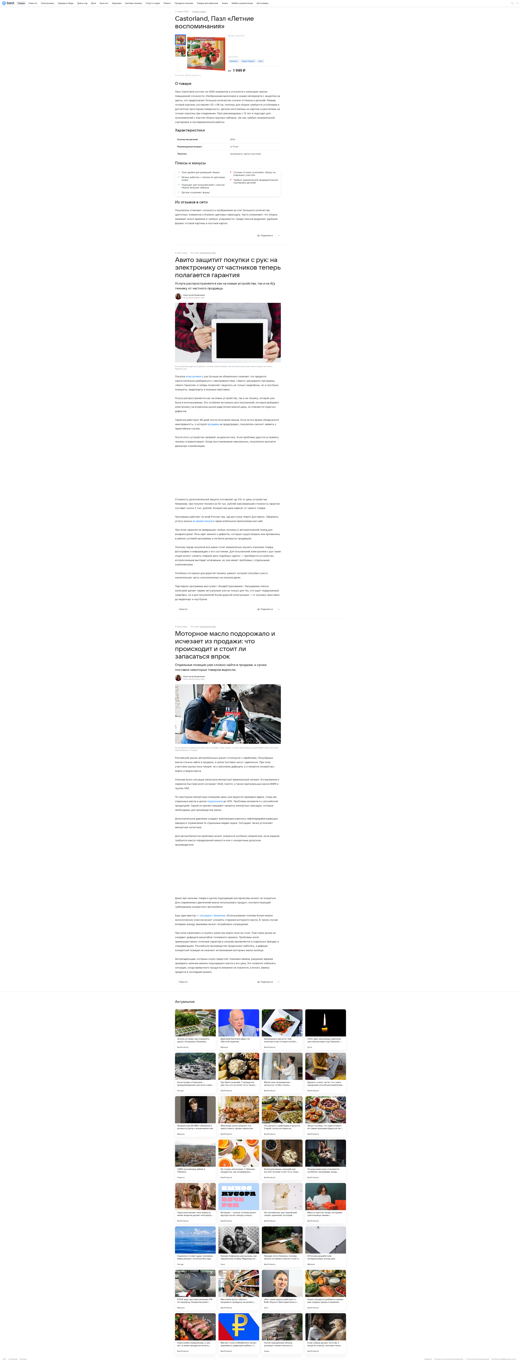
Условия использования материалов (448, 1359)
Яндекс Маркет (248, 61)
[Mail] (4, 3)
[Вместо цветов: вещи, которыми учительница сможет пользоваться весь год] (325, 1203)
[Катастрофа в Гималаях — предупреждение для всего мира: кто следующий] (195, 1073)
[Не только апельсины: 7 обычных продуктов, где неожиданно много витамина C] (238, 1160)
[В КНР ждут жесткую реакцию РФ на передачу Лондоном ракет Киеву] (195, 1290)
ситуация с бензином (212, 915)
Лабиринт (234, 61)
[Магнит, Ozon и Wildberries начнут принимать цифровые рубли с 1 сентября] (238, 1333)
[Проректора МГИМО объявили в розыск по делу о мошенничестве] (195, 1116)
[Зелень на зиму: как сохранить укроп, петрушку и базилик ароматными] (195, 1029)
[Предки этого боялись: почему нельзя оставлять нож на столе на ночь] (282, 1246)
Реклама (23, 1359)
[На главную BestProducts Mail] (10, 3)
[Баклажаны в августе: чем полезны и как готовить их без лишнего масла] (282, 1029)
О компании (13, 1359)
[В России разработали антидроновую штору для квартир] (325, 1246)
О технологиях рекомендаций (477, 1359)
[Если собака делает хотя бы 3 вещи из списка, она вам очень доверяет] (325, 1333)
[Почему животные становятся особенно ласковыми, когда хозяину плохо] (325, 1160)
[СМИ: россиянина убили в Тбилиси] (195, 1160)
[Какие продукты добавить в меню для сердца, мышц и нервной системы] (325, 1290)
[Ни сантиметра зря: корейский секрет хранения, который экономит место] (282, 1203)
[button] (228, 333)
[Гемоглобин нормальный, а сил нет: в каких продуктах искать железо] (195, 1333)
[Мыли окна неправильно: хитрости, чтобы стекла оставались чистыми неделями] (282, 1073)
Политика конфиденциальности (503, 1359)
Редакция (428, 1359)
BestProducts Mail (208, 253)
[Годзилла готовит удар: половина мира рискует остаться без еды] (195, 1246)
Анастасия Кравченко (194, 295)
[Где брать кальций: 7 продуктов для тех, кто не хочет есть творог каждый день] (238, 1073)
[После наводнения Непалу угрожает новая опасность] (282, 1333)
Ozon (260, 61)
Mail (4, 1359)
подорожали (215, 801)
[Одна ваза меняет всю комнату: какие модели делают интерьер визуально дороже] (195, 1203)
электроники (193, 376)
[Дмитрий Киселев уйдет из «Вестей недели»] (238, 1029)
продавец (213, 424)
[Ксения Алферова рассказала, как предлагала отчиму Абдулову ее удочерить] (238, 1246)
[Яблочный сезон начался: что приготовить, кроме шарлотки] (238, 1116)
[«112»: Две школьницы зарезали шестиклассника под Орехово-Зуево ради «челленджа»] (325, 1029)
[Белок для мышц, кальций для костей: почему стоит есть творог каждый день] (282, 1160)
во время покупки (203, 521)
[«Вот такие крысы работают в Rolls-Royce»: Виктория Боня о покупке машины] (282, 1290)
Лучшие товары (199, 11)
